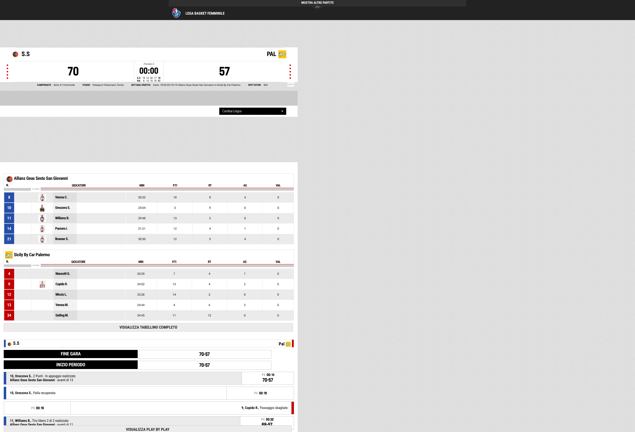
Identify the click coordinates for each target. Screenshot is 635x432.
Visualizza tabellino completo (148, 327)
